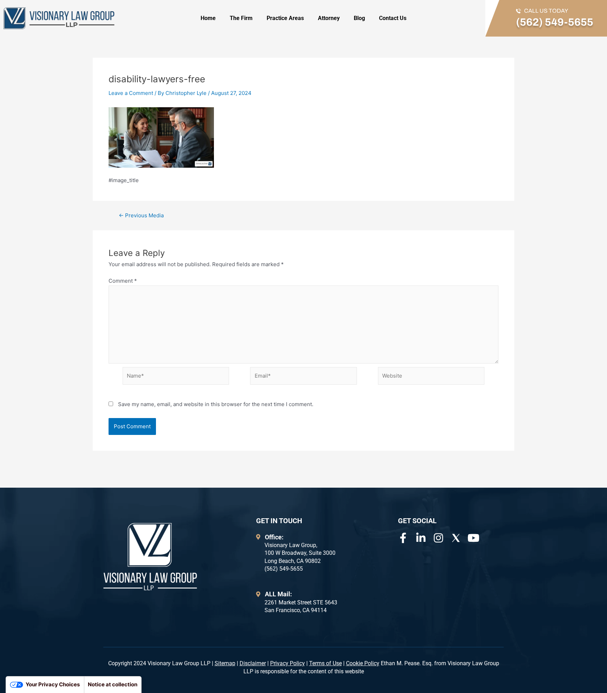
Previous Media (141, 215)
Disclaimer (253, 663)
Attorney (329, 18)
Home (208, 18)
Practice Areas (285, 18)
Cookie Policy (362, 663)
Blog (359, 18)
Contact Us (392, 18)
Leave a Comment (131, 93)
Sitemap (225, 663)
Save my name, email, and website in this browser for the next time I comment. (215, 404)
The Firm (241, 18)
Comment (123, 280)
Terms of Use (325, 663)
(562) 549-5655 (554, 22)
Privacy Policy (287, 663)
